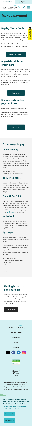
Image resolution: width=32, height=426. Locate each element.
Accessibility (16, 337)
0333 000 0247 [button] (16, 127)
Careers (16, 342)
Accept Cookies (9, 414)
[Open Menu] (28, 7)
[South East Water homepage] (11, 7)
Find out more (11, 309)
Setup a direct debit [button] (16, 54)
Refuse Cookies (9, 420)
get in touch (10, 212)
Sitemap (16, 347)
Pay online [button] (16, 93)
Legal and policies (16, 332)
